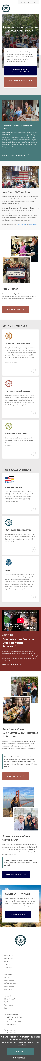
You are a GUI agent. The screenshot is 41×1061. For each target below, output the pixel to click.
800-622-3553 (11, 1030)
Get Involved (17, 914)
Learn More (22, 1045)
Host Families (8, 958)
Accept (19, 1051)
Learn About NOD (10, 664)
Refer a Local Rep (10, 983)
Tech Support (8, 1005)
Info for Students (15, 875)
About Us (7, 961)
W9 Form (7, 1002)
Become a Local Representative (20, 70)
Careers (6, 977)
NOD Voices (8, 989)
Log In (6, 1008)
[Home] (7, 8)
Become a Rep (9, 980)
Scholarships (8, 967)
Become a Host (9, 986)
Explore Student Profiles (14, 155)
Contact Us (7, 996)
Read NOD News (14, 309)
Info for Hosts (14, 776)
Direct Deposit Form (10, 999)
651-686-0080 (11, 1032)
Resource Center (29, 2)
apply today (33, 224)
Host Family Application (20, 80)
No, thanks (19, 1058)
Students (7, 964)
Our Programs (8, 955)
